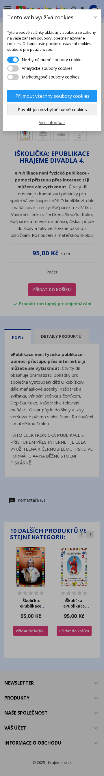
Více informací (52, 122)
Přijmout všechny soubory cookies (52, 96)
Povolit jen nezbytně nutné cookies (52, 109)
